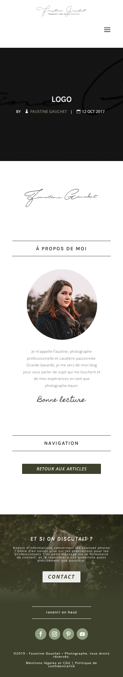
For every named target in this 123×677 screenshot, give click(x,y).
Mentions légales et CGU (48, 663)
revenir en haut (61, 612)
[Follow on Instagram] (54, 634)
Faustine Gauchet (49, 111)
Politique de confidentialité (72, 664)
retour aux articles (62, 469)
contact (61, 576)
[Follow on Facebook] (40, 634)
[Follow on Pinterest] (68, 634)
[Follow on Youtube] (82, 634)
